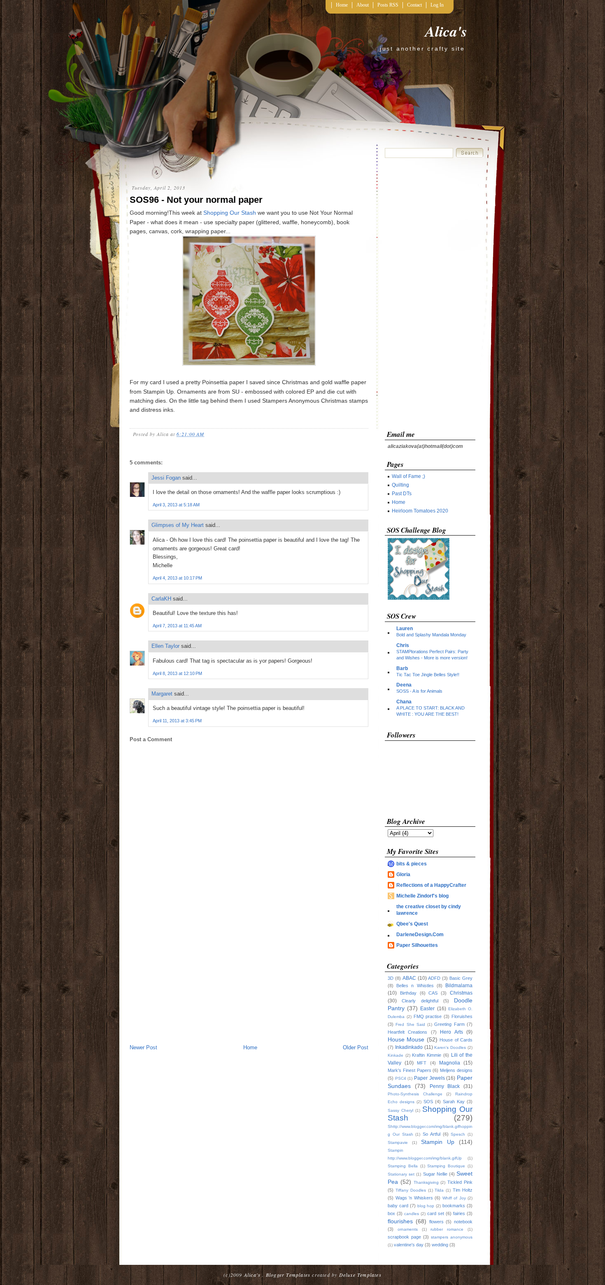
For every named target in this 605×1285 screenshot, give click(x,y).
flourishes (400, 1221)
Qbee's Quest (412, 924)
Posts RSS (387, 5)
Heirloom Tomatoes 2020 (420, 511)
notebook (463, 1221)
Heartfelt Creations (407, 1032)
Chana (404, 702)
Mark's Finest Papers (409, 1070)
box (391, 1213)
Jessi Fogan (166, 478)
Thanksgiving (426, 1182)
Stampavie (398, 1142)
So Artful (431, 1134)
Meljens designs (456, 1070)
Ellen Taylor (165, 646)
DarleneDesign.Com (420, 934)
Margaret (161, 694)
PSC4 (400, 1078)
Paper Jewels (429, 1078)
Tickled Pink (459, 1182)
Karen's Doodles (450, 1047)
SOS (428, 1101)
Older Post (355, 1047)
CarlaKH (161, 599)
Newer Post (143, 1047)
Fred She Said (410, 1024)
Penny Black (445, 1086)
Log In (437, 5)
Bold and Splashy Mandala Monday (431, 634)
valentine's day (409, 1244)
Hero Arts (451, 1032)
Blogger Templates (288, 1274)
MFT (421, 1062)
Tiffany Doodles (411, 1190)
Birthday (408, 992)
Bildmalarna (458, 985)
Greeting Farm (449, 1024)
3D (390, 978)
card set (435, 1213)
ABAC (409, 978)
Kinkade (395, 1055)
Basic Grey (460, 978)
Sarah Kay (454, 1101)
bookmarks (453, 1205)
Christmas (461, 993)
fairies (459, 1213)
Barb (402, 668)
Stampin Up (437, 1142)
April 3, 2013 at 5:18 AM (176, 504)
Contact (414, 5)
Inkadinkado (409, 1047)
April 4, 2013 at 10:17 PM (177, 577)
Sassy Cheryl (400, 1110)
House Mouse (406, 1039)
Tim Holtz (462, 1190)
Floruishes (461, 1016)
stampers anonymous (451, 1237)
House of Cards (456, 1039)
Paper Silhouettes (417, 945)
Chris (402, 645)
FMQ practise (428, 1016)
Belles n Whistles (414, 985)
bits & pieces (411, 864)
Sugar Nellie (435, 1173)
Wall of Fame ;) (408, 476)
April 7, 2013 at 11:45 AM (177, 625)
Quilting (400, 485)
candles (411, 1213)
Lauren (404, 628)
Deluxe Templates (360, 1274)
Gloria (403, 874)
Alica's (446, 31)
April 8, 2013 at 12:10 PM (177, 673)
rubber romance (446, 1229)
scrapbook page (404, 1236)
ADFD (434, 978)
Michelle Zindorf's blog (422, 896)
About (362, 5)
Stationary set (401, 1174)
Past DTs (402, 493)
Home (342, 5)
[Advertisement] (249, 981)
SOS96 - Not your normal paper (196, 200)
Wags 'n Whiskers (414, 1197)
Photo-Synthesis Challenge (415, 1094)
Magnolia (449, 1063)
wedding (440, 1244)
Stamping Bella (403, 1166)
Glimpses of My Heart (177, 525)
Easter (427, 1008)
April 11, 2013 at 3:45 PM (177, 720)
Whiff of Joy (454, 1198)
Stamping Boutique (446, 1166)
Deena (404, 685)
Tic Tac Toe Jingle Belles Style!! (427, 674)
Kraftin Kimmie (426, 1055)
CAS (432, 992)
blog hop (426, 1206)
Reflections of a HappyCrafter (431, 885)
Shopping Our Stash (229, 212)
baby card (398, 1205)
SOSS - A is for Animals (419, 691)
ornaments (408, 1229)
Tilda (439, 1190)
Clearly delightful (420, 1000)
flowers (436, 1221)
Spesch (458, 1134)
